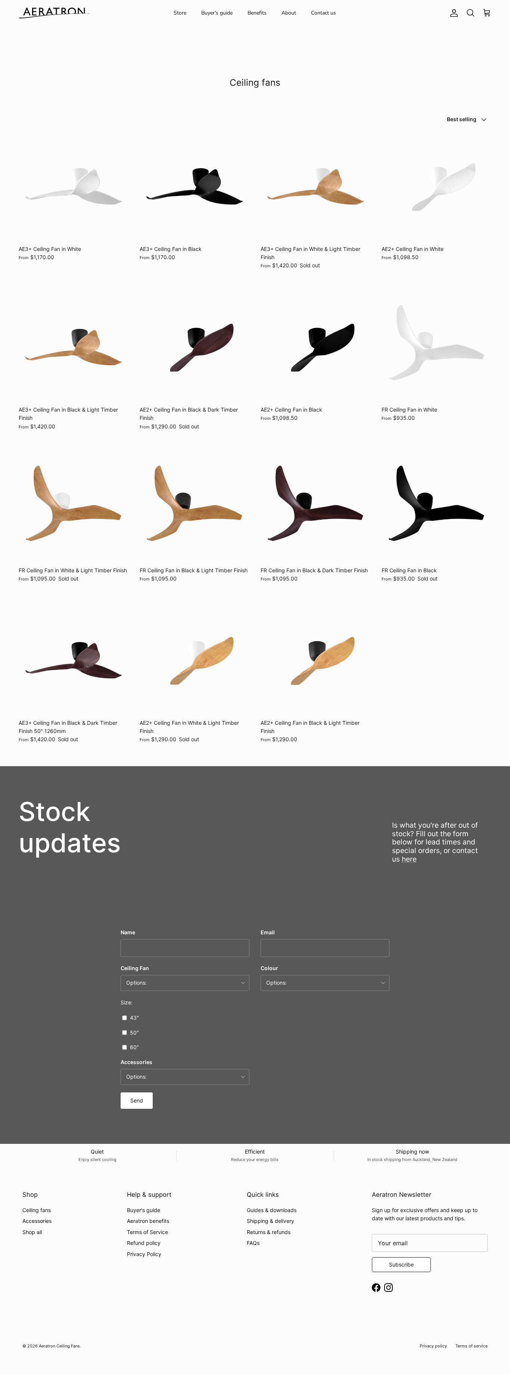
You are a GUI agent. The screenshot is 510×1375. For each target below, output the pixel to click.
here (409, 859)
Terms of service (471, 1346)
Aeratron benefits (148, 1221)
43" (134, 1017)
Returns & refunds (268, 1232)
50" (134, 1032)
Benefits (257, 12)
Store (180, 12)
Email (268, 932)
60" (134, 1047)
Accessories (136, 1062)
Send (136, 1100)
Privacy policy (433, 1346)
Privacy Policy (144, 1254)
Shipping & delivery (270, 1221)
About (289, 12)
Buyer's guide (217, 12)
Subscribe (401, 1264)
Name (128, 932)
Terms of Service (147, 1232)
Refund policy (144, 1243)
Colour (269, 968)
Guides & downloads (271, 1210)
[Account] (452, 13)
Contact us (323, 12)
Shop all (32, 1232)
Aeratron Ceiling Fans (59, 1346)
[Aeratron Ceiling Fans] (54, 13)
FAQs (253, 1243)
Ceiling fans (36, 1210)
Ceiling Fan (135, 968)
